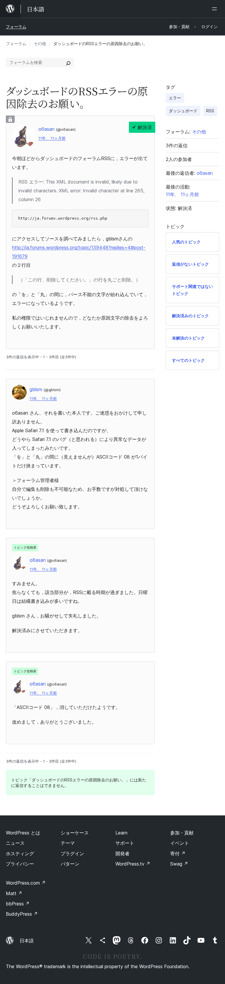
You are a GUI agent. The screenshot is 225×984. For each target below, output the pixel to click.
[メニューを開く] (215, 9)
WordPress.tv (132, 864)
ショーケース (75, 833)
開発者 (122, 853)
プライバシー (20, 864)
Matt (14, 893)
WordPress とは (23, 833)
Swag (179, 864)
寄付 (177, 853)
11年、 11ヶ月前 (52, 138)
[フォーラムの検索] (68, 62)
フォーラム (16, 26)
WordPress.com (26, 883)
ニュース (15, 843)
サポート (124, 843)
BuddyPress (22, 914)
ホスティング (20, 853)
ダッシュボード (183, 110)
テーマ (68, 843)
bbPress (18, 904)
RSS (210, 110)
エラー (175, 97)
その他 (40, 43)
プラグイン (72, 853)
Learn (121, 833)
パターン (70, 864)
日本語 (27, 941)
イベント (179, 843)
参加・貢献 (182, 833)
